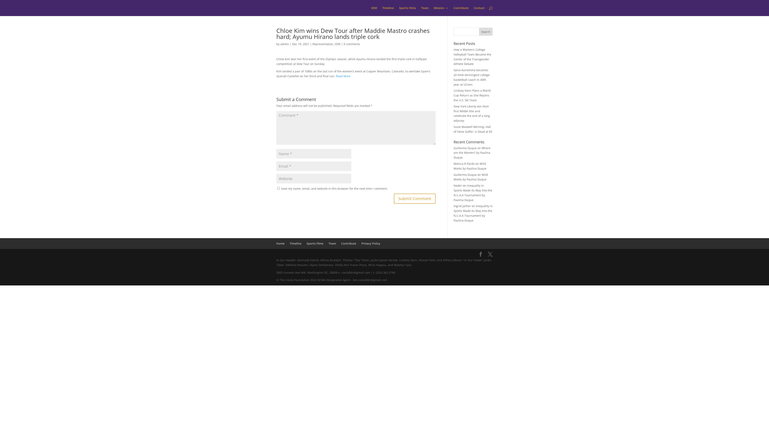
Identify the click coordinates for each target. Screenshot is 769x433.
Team (425, 8)
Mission (439, 8)
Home (280, 243)
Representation (322, 44)
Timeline (388, 8)
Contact (479, 8)
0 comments (352, 44)
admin (284, 44)
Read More (343, 76)
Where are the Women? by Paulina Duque (472, 153)
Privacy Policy (370, 243)
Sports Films (407, 8)
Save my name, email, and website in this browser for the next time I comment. (334, 188)
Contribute (461, 8)
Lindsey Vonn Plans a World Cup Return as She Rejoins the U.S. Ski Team (472, 95)
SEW (374, 8)
